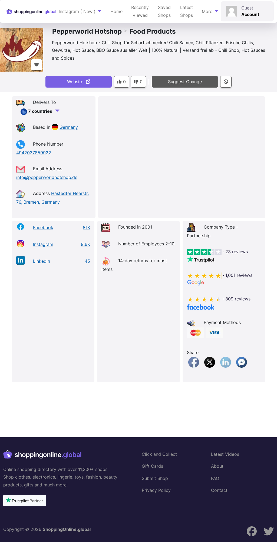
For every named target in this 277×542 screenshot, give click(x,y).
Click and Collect (159, 454)
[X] (210, 366)
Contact (219, 490)
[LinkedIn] (226, 366)
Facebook (43, 227)
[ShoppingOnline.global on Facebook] (269, 531)
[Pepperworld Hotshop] (21, 49)
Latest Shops (186, 11)
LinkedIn (41, 261)
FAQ (215, 478)
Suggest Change (185, 81)
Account (250, 14)
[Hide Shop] (226, 82)
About (217, 466)
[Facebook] (194, 366)
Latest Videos (225, 454)
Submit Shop (155, 478)
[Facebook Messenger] (241, 366)
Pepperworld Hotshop (87, 31)
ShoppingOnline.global (67, 529)
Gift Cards (152, 466)
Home (116, 11)
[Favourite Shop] (36, 64)
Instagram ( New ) (77, 11)
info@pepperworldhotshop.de (46, 177)
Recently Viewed (140, 11)
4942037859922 (33, 152)
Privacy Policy (156, 490)
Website (76, 81)
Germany (69, 127)
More (207, 11)
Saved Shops (164, 11)
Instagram (43, 244)
